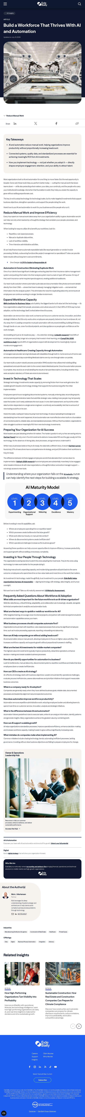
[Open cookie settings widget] (3, 1113)
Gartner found (9, 437)
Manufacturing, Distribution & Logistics (16, 932)
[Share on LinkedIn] (15, 125)
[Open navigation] (5, 4)
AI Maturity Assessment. (55, 590)
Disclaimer (32, 1111)
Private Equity (63, 932)
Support (35, 1056)
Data (6, 942)
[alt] (42, 4)
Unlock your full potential (59, 843)
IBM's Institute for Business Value (17, 303)
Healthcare (52, 932)
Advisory (51, 942)
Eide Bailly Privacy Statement (47, 1111)
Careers (35, 1053)
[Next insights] (78, 1026)
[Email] (12, 914)
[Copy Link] (77, 123)
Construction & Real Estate (38, 932)
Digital (13, 942)
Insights (35, 1060)
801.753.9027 (22, 914)
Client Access (48, 1053)
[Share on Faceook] (56, 125)
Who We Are (48, 1056)
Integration (42, 942)
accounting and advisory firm (37, 867)
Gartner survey (75, 446)
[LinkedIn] (15, 914)
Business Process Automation (27, 942)
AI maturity (68, 474)
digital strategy (13, 853)
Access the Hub (11, 829)
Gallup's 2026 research (25, 461)
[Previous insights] (72, 1026)
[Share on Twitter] (35, 125)
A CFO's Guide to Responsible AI (33, 262)
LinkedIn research (61, 335)
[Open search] (79, 4)
